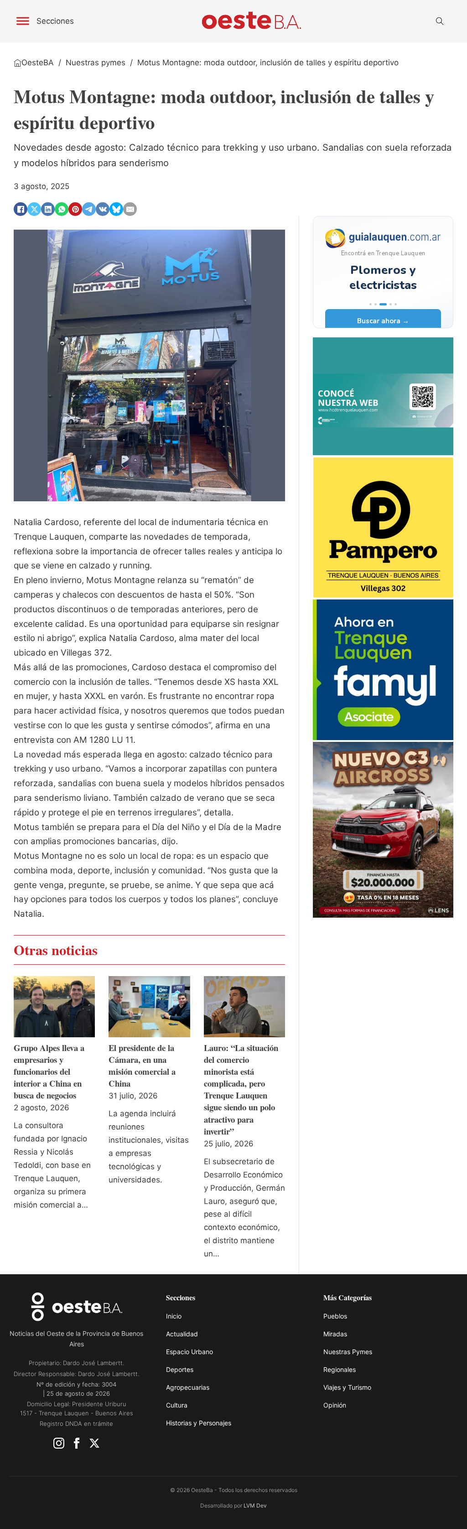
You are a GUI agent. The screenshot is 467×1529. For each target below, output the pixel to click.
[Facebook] (20, 209)
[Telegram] (89, 209)
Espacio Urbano (189, 1352)
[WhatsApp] (61, 209)
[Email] (130, 209)
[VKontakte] (102, 209)
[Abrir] (22, 21)
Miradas (335, 1334)
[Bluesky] (116, 209)
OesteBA (37, 62)
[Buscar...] (439, 21)
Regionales (339, 1369)
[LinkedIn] (48, 209)
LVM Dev (255, 1505)
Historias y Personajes (198, 1423)
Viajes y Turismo (347, 1387)
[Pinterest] (75, 209)
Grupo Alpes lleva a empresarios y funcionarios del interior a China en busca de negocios (49, 1071)
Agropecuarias (187, 1387)
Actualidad (182, 1334)
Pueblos (335, 1316)
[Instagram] (58, 1445)
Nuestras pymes (95, 62)
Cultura (176, 1405)
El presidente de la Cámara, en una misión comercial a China (142, 1065)
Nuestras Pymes (347, 1352)
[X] (34, 209)
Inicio (174, 1316)
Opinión (334, 1405)
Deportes (179, 1369)
